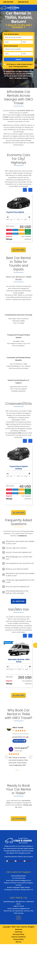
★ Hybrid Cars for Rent (13, 71)
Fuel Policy (18, 932)
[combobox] (18, 37)
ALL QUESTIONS (18, 601)
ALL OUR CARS (18, 250)
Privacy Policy (18, 939)
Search (18, 59)
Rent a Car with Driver (22, 76)
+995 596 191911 (7, 2)
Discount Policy (18, 934)
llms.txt (18, 942)
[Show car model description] (18, 203)
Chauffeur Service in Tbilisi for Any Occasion (18, 857)
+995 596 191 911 (22, 2)
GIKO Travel (17, 727)
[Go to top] (34, 940)
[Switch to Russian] (18, 861)
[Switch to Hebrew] (27, 861)
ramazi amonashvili (21, 748)
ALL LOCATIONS (18, 819)
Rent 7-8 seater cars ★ (18, 78)
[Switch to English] (9, 861)
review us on (18, 741)
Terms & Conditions (18, 937)
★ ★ (18, 26)
